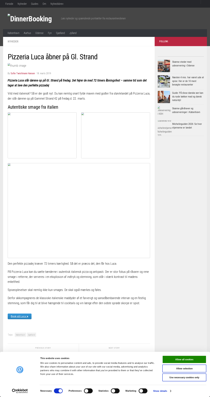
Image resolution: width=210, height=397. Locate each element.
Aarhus (27, 33)
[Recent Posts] (192, 55)
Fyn (50, 33)
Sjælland (60, 33)
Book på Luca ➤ (19, 316)
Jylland (73, 33)
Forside (9, 3)
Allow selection (184, 368)
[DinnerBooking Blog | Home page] (33, 18)
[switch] (88, 390)
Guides (34, 3)
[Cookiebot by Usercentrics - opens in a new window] (19, 391)
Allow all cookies (184, 359)
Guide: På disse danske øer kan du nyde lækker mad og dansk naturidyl (187, 96)
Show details (160, 391)
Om (44, 3)
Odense (39, 33)
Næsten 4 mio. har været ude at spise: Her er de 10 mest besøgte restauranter (188, 81)
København (13, 33)
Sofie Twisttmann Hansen (23, 73)
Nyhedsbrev (56, 3)
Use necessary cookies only (184, 377)
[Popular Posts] (169, 55)
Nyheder (22, 3)
